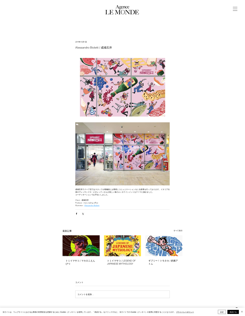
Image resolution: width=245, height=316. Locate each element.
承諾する (233, 312)
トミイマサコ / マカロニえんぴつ (80, 262)
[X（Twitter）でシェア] (83, 213)
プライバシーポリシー (185, 312)
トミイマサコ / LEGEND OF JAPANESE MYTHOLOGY (121, 262)
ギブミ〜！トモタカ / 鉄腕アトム (163, 262)
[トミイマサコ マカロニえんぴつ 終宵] (81, 245)
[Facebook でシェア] (76, 213)
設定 (222, 312)
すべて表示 (178, 230)
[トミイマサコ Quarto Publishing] (122, 245)
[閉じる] (241, 312)
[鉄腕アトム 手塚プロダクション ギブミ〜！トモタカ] (163, 245)
